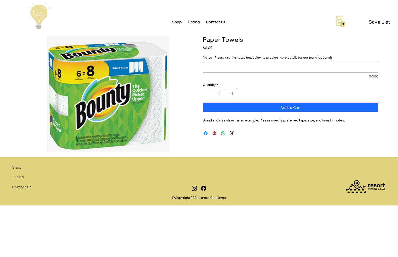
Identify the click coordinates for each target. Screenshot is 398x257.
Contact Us (22, 187)
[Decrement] (206, 93)
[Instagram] (194, 188)
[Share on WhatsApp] (223, 133)
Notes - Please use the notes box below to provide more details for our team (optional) (267, 57)
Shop (17, 167)
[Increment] (233, 93)
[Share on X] (232, 133)
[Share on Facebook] (205, 133)
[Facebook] (203, 188)
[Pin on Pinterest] (214, 133)
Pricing (18, 177)
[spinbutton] (219, 93)
